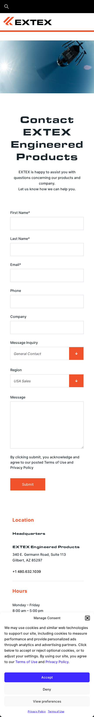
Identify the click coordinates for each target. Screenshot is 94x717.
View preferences (47, 701)
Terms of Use (26, 662)
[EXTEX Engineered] (41, 22)
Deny (47, 689)
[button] (87, 618)
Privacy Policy (56, 662)
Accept (47, 677)
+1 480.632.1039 (26, 571)
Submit (28, 484)
